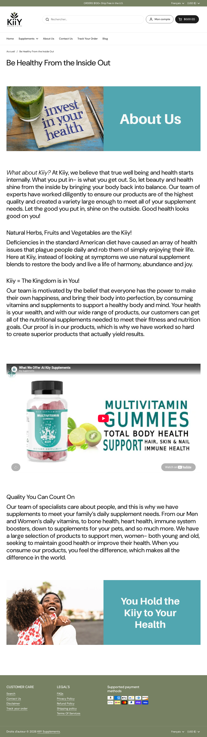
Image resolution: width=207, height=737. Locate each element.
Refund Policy (65, 703)
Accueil (10, 51)
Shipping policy (67, 708)
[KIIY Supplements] (14, 19)
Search (10, 693)
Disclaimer (13, 703)
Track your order (16, 708)
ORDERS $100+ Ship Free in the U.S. (103, 3)
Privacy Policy (66, 698)
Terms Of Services (68, 713)
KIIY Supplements (48, 731)
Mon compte (162, 19)
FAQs (60, 693)
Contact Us (13, 698)
